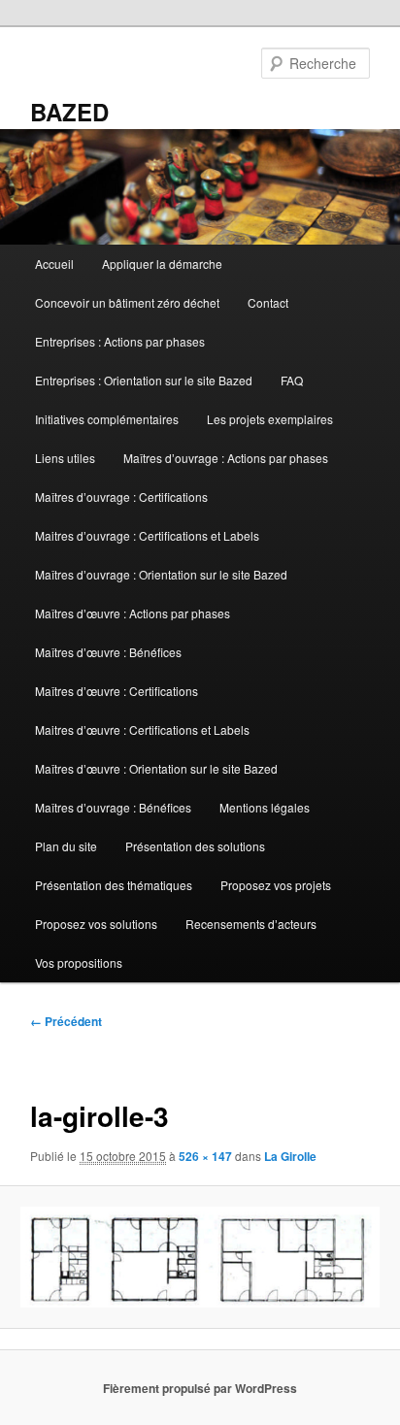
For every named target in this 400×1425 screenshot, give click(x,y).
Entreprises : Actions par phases (120, 341)
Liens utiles (65, 457)
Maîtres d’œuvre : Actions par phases (132, 613)
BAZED (69, 111)
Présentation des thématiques (113, 885)
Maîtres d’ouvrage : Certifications (121, 496)
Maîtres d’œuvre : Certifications (116, 690)
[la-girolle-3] (199, 1257)
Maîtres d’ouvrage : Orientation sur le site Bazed (161, 574)
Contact (268, 302)
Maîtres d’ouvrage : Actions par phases (225, 457)
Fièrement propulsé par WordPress (200, 1388)
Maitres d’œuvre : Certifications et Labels (142, 729)
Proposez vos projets (275, 885)
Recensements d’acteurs (251, 923)
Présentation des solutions (195, 846)
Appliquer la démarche (162, 263)
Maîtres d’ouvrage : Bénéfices (113, 807)
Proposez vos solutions (96, 923)
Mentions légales (264, 807)
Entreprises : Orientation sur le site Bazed (143, 380)
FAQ (292, 380)
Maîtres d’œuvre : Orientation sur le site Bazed (156, 768)
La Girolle (290, 1156)
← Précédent (66, 1021)
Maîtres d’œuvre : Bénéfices (108, 652)
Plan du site (66, 846)
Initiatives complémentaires (107, 419)
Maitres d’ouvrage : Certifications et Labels (147, 535)
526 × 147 (205, 1156)
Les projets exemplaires (270, 419)
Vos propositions (78, 962)
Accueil (54, 263)
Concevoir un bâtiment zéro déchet (127, 302)
